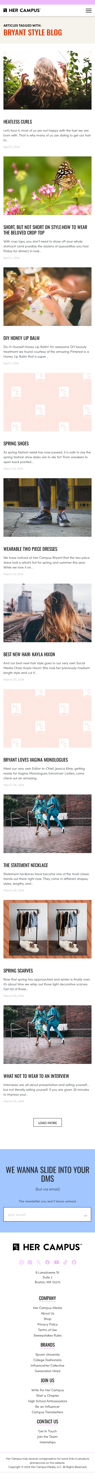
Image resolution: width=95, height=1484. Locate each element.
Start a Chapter (47, 1395)
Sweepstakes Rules (48, 1335)
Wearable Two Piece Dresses (30, 548)
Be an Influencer (47, 1406)
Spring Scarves (18, 970)
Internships (48, 1442)
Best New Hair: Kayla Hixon (29, 654)
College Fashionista (47, 1359)
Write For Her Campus (47, 1390)
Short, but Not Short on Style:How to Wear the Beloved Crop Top (45, 229)
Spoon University (48, 1354)
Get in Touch (47, 1431)
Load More (47, 1122)
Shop (47, 1318)
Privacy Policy (47, 1324)
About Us (47, 1313)
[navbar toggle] (89, 10)
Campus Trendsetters (47, 1412)
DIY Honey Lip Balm (21, 337)
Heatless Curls (17, 121)
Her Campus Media (47, 1307)
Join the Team (47, 1436)
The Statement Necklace (25, 865)
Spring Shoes (16, 443)
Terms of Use (47, 1329)
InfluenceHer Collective (47, 1365)
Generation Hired (47, 1370)
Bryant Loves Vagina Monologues (35, 759)
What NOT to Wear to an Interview (36, 1075)
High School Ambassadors (47, 1401)
